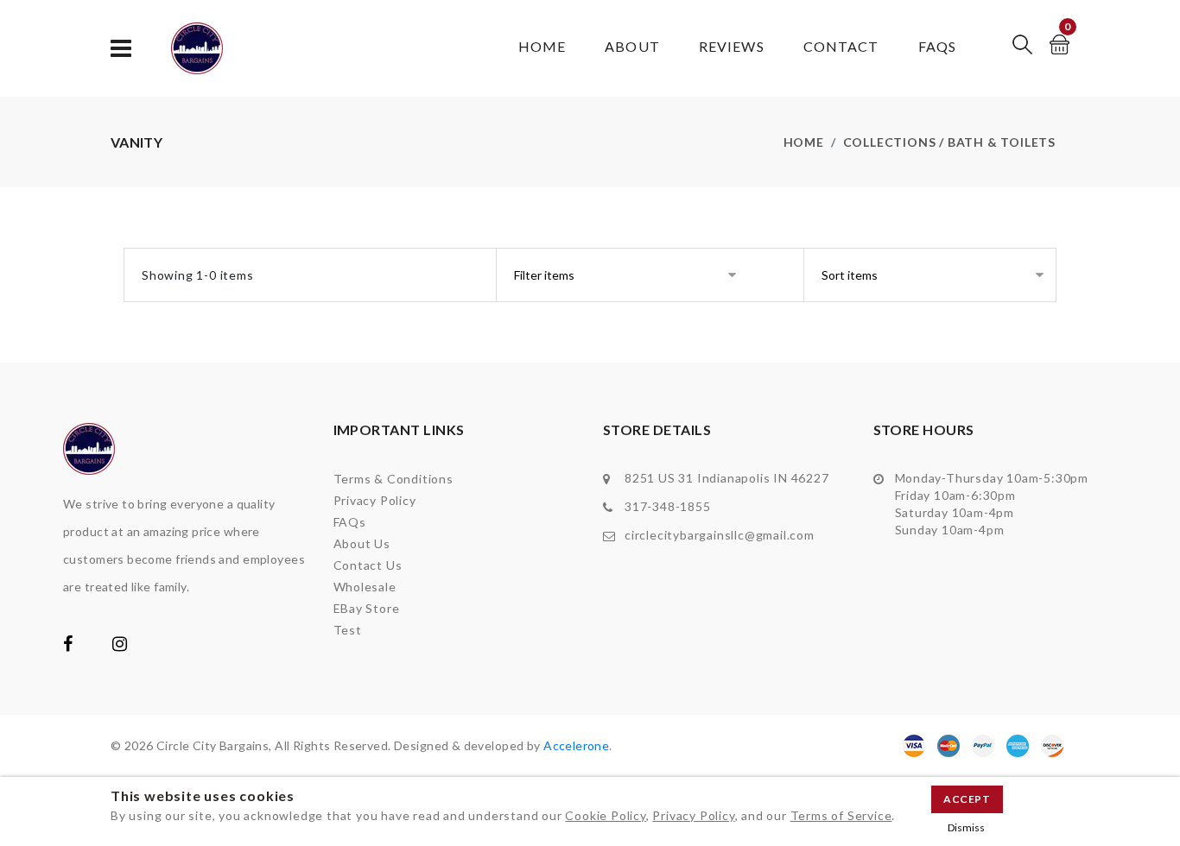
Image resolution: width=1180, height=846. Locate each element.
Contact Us (368, 565)
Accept (967, 798)
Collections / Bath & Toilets (949, 142)
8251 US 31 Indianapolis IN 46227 (727, 477)
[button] (1022, 44)
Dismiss (966, 827)
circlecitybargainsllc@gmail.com (720, 534)
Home (542, 46)
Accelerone (576, 745)
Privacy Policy (693, 815)
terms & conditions (393, 478)
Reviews (731, 46)
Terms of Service (841, 815)
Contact (841, 46)
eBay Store (366, 608)
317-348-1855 (668, 506)
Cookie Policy (605, 815)
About (632, 46)
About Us (361, 543)
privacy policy (374, 500)
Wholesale (365, 586)
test (347, 629)
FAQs (937, 46)
